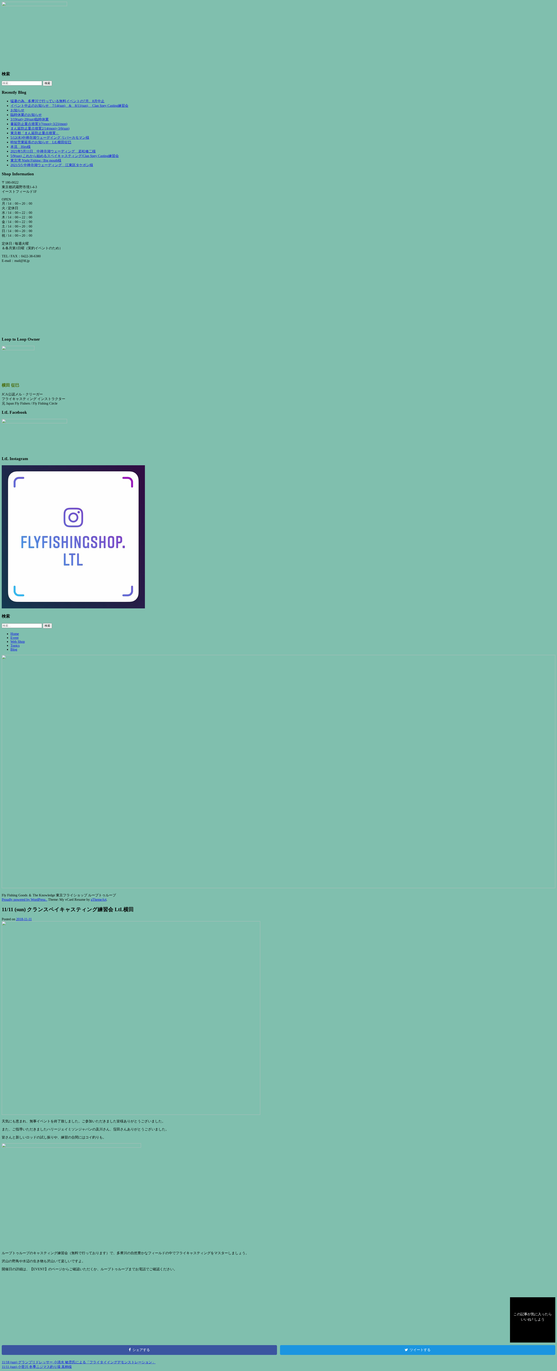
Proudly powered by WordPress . (24, 899)
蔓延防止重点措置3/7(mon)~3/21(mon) (38, 124)
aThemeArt (98, 899)
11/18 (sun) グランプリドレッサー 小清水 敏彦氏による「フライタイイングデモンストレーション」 (79, 1362)
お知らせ (17, 110)
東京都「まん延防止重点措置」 (34, 133)
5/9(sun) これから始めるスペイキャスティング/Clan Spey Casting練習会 (64, 156)
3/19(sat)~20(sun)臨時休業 (29, 119)
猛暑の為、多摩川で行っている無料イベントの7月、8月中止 (57, 101)
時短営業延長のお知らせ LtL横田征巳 (40, 142)
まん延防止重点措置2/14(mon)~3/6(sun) (39, 128)
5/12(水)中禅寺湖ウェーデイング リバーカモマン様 (49, 137)
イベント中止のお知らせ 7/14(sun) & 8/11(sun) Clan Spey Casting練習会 (69, 105)
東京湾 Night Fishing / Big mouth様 (35, 160)
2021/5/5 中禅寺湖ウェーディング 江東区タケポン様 (51, 165)
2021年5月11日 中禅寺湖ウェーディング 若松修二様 (53, 151)
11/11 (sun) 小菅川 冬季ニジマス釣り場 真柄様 (37, 1367)
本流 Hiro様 (20, 147)
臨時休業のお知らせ (26, 115)
